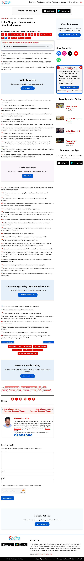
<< (58, 67)
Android (16, 429)
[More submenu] (77, 2)
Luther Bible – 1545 (73, 131)
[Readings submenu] (44, 2)
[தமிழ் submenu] (50, 2)
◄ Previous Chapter (8, 342)
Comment (4, 452)
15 (47, 34)
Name (3, 471)
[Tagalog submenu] (59, 2)
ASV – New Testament (40, 346)
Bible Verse (12, 390)
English (7, 18)
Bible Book (4, 390)
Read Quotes (27, 88)
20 (12, 38)
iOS (20, 429)
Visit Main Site (27, 376)
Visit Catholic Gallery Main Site (27, 353)
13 (41, 34)
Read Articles (42, 524)
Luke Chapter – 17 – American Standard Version (14, 410)
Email (3, 478)
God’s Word (26, 390)
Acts (38, 350)
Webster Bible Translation (71, 142)
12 (38, 34)
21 (15, 38)
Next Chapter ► (48, 342)
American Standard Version (12, 387)
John (27, 350)
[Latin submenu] (65, 2)
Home (2, 18)
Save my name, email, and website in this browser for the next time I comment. (22, 485)
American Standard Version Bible (29, 387)
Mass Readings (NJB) (27, 295)
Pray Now (27, 176)
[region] (69, 79)
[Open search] (81, 2)
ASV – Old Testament (25, 346)
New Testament (46, 390)
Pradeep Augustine (21, 418)
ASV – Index (12, 346)
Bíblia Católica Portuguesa (71, 108)
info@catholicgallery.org (44, 554)
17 (2, 38)
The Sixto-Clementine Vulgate (74, 120)
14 (44, 34)
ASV (40, 387)
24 (26, 38)
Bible (44, 387)
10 (32, 34)
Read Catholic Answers (70, 35)
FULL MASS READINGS (70, 87)
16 (50, 34)
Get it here (69, 91)
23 (22, 38)
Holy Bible (33, 390)
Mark (17, 350)
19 (9, 38)
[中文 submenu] (71, 2)
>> (81, 67)
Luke (39, 390)
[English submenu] (35, 2)
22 (19, 38)
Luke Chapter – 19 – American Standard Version (40, 410)
